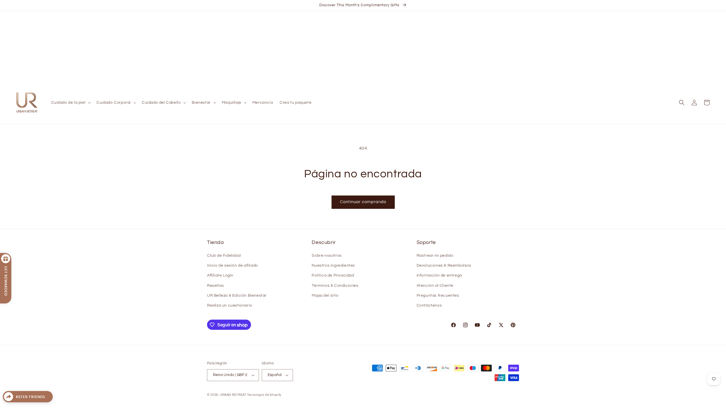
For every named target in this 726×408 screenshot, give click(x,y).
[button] (70, 103)
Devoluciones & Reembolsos (444, 265)
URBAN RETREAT (233, 394)
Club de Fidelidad (223, 256)
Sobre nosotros (326, 256)
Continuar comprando (363, 202)
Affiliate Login (220, 275)
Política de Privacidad (333, 275)
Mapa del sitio (325, 296)
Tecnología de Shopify (264, 394)
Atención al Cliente (435, 286)
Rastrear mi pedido (435, 256)
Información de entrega (439, 275)
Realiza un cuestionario (229, 305)
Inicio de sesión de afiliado (232, 265)
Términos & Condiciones (335, 286)
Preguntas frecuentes (438, 296)
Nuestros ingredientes (333, 265)
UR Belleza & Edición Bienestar (237, 296)
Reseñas (215, 286)
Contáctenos (429, 305)
